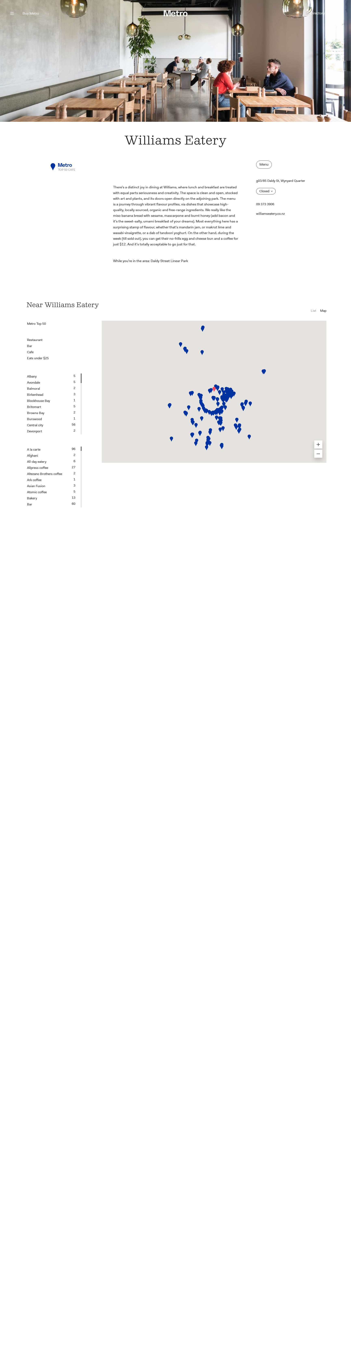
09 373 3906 (265, 204)
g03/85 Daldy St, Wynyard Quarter (280, 181)
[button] (214, 389)
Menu (264, 164)
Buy (31, 13)
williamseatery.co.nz (270, 213)
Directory (317, 13)
